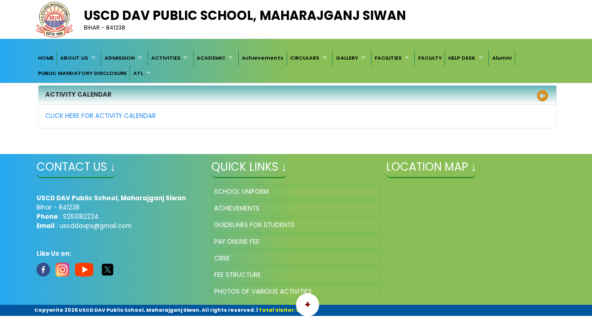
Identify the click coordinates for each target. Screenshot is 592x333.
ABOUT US (74, 58)
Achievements (263, 58)
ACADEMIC (211, 58)
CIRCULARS (304, 58)
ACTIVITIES (165, 58)
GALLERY (347, 58)
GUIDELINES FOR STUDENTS (254, 225)
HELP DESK (461, 58)
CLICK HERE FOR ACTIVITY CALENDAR (100, 115)
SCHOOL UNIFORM (241, 191)
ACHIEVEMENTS (236, 208)
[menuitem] (46, 57)
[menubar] (296, 65)
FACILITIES (388, 58)
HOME (46, 58)
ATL (138, 73)
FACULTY (430, 58)
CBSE (222, 258)
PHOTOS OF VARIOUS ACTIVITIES (263, 291)
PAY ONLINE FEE (236, 241)
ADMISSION (120, 58)
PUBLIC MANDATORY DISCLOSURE (82, 73)
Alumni (502, 58)
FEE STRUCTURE (237, 275)
